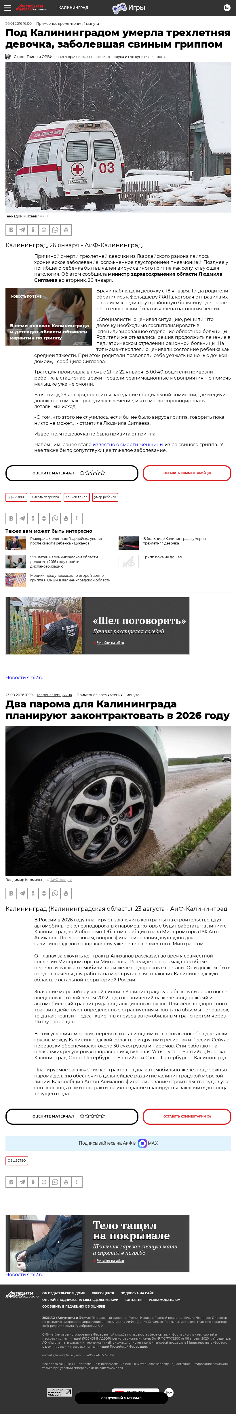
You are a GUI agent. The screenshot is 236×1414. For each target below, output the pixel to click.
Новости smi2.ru (24, 677)
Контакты (133, 1300)
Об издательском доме (63, 1293)
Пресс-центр (103, 1293)
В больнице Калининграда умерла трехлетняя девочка (174, 540)
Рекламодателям (164, 1300)
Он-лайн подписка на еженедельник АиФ (80, 1300)
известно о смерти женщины (128, 444)
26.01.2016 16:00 (18, 23)
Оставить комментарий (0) (187, 473)
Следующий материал (121, 1398)
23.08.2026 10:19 (19, 695)
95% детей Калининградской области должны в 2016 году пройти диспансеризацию (64, 561)
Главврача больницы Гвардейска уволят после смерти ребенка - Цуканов (66, 540)
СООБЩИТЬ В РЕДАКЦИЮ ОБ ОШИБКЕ (73, 1306)
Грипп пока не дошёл (162, 557)
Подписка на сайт (137, 1293)
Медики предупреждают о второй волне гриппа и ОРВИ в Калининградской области (70, 577)
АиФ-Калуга (61, 880)
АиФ (44, 216)
